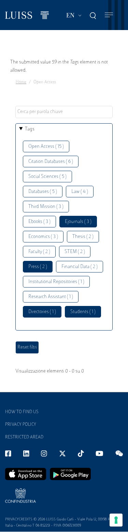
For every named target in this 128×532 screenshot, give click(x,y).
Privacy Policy (20, 425)
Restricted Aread (24, 437)
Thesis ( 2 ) (83, 236)
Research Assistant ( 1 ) (50, 296)
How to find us (22, 412)
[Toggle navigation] (109, 15)
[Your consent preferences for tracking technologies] (116, 520)
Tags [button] (29, 129)
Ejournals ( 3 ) (78, 221)
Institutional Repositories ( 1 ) (56, 281)
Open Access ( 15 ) (46, 146)
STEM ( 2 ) (75, 251)
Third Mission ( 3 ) (45, 206)
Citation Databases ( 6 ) (50, 161)
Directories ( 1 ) (42, 311)
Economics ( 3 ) (43, 236)
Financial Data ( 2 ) (79, 266)
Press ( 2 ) (37, 266)
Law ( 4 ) (79, 191)
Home (21, 82)
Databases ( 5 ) (42, 191)
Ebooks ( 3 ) (39, 221)
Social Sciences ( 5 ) (47, 176)
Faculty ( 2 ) (39, 251)
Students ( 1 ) (83, 311)
